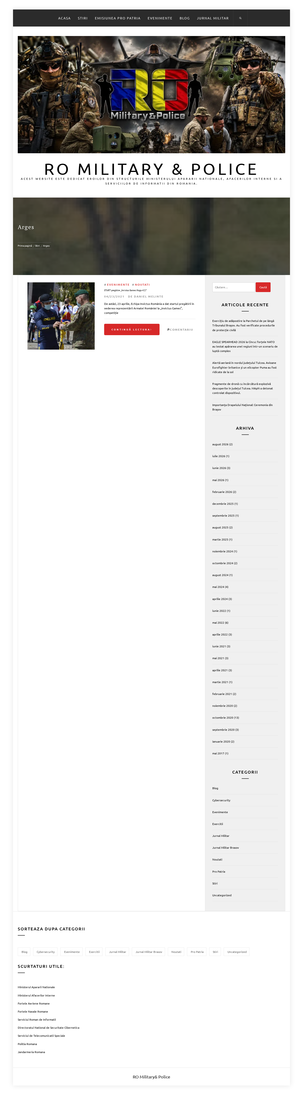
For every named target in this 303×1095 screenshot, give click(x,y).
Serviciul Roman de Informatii (37, 1019)
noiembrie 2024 (222, 551)
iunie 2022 (219, 611)
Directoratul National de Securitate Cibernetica (48, 1027)
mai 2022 (218, 622)
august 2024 (220, 575)
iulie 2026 (218, 456)
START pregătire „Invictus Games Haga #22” (125, 290)
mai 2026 (218, 480)
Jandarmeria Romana (31, 1052)
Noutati (142, 285)
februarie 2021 (222, 694)
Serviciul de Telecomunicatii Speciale (41, 1035)
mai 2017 (218, 753)
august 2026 (220, 444)
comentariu (181, 330)
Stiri (83, 18)
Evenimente (160, 18)
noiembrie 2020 (222, 705)
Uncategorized (222, 895)
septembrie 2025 (223, 515)
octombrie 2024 (222, 563)
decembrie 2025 (223, 503)
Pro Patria (218, 871)
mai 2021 (218, 658)
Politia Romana (27, 1044)
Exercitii (217, 824)
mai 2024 (218, 587)
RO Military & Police (151, 168)
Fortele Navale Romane (33, 1011)
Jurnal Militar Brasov (225, 847)
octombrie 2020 (222, 717)
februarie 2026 (222, 492)
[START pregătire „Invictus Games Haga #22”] (61, 284)
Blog (185, 18)
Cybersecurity (221, 800)
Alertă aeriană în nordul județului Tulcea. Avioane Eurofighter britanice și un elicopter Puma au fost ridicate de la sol (244, 367)
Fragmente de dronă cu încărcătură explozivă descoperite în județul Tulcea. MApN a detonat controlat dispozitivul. (242, 388)
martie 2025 (220, 539)
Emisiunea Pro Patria (118, 18)
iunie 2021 (219, 646)
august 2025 (220, 527)
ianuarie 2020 (221, 741)
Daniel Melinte (149, 296)
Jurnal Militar (213, 18)
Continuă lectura (130, 329)
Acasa (64, 18)
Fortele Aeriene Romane (34, 1003)
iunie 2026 (219, 468)
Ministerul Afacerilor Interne (36, 995)
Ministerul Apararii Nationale (36, 987)
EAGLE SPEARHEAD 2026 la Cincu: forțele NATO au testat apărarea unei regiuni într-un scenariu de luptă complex (245, 346)
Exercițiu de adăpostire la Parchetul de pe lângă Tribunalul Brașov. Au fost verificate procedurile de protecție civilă (243, 325)
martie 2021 (220, 682)
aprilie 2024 (220, 599)
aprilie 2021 (220, 670)
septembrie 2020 (223, 729)
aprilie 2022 (220, 634)
